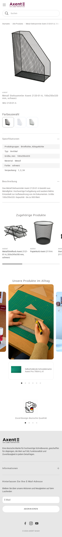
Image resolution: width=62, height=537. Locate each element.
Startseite (6, 24)
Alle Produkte (18, 24)
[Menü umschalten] (4, 5)
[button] (31, 13)
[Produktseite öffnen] (15, 232)
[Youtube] (36, 523)
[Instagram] (31, 523)
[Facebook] (25, 523)
